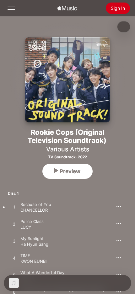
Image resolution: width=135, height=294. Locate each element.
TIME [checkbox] (25, 255)
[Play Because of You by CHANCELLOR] (14, 207)
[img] (67, 8)
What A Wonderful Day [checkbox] (42, 272)
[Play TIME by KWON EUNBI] (14, 258)
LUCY (25, 227)
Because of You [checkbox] (35, 204)
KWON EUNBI (33, 261)
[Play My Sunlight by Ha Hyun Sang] (14, 241)
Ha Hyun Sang (34, 244)
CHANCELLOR (34, 210)
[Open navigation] (11, 8)
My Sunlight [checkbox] (32, 238)
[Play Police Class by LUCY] (14, 224)
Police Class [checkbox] (32, 221)
